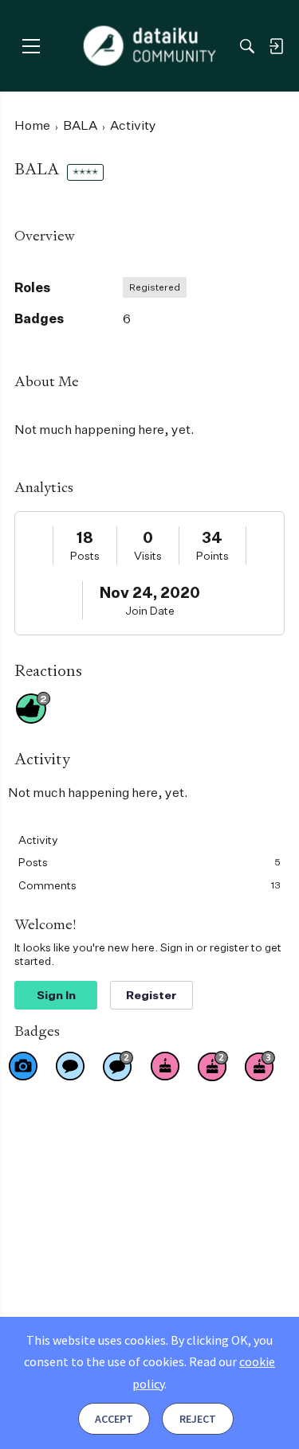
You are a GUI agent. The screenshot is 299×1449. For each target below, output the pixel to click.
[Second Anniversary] (213, 1066)
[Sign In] (276, 46)
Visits (148, 555)
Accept (114, 1419)
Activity (38, 839)
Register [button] (151, 995)
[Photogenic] (23, 1066)
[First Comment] (70, 1066)
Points (212, 555)
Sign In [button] (56, 995)
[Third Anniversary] (260, 1066)
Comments (149, 885)
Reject (197, 1419)
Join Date (150, 610)
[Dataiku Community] (149, 46)
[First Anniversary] (165, 1066)
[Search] (247, 46)
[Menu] (30, 46)
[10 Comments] (118, 1066)
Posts (85, 555)
